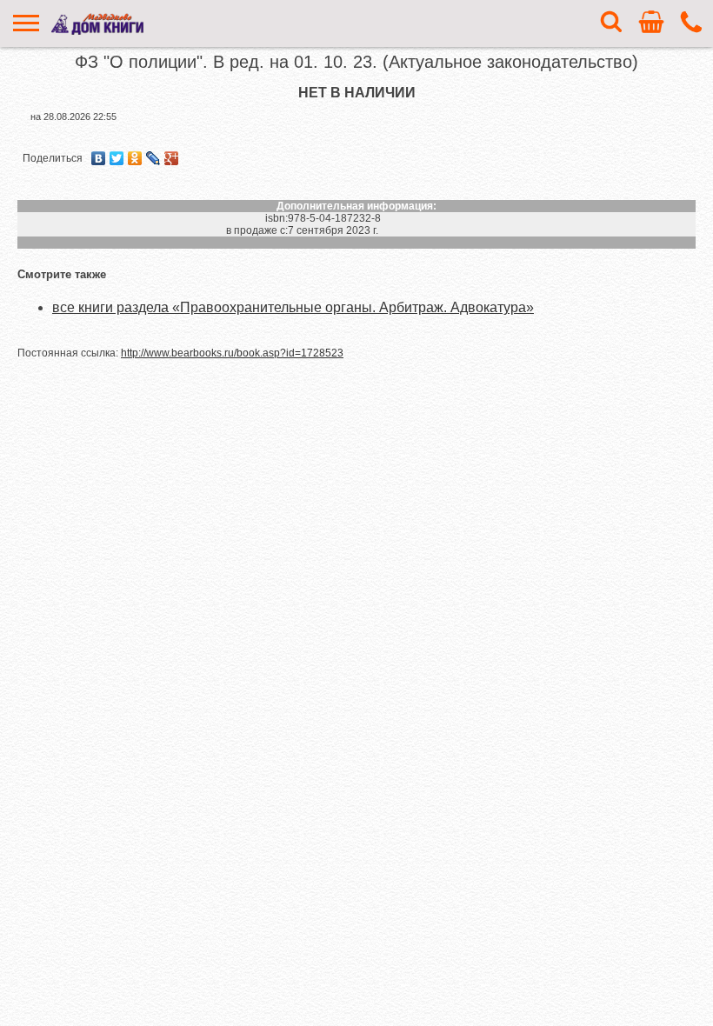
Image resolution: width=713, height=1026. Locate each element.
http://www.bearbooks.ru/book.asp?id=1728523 (232, 353)
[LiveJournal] (153, 158)
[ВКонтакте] (99, 158)
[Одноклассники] (135, 158)
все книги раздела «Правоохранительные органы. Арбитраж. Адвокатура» (293, 307)
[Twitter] (117, 158)
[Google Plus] (172, 158)
